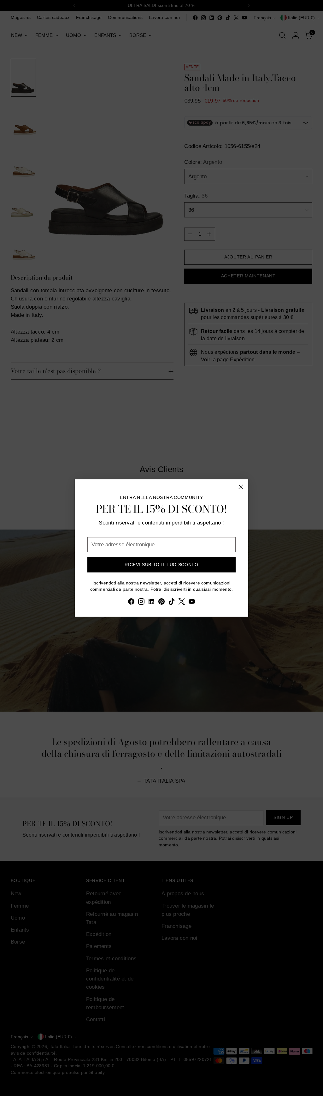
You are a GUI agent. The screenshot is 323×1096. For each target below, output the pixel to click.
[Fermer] (241, 487)
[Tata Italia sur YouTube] (192, 602)
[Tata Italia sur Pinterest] (161, 602)
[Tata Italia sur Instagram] (141, 602)
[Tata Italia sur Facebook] (131, 602)
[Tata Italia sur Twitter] (181, 602)
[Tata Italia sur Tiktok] (171, 602)
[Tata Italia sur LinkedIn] (151, 602)
